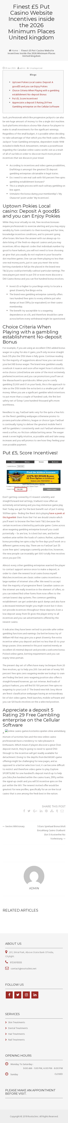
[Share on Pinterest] (46, 811)
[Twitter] (17, 994)
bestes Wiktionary (15, 827)
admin (22, 68)
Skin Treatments (16, 1023)
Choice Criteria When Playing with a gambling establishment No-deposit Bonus (35, 93)
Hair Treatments (16, 1034)
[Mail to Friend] (62, 811)
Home (15, 51)
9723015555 (15, 963)
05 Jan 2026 (10, 68)
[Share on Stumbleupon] (52, 811)
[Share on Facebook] (24, 811)
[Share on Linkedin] (41, 811)
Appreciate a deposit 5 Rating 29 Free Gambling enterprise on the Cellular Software (35, 105)
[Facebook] (9, 994)
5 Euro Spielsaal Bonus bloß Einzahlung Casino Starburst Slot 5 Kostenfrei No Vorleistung (51, 833)
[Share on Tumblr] (57, 811)
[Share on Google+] (35, 811)
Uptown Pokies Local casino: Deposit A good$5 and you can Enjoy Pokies (32, 84)
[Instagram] (26, 994)
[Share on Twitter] (29, 811)
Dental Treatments (18, 1028)
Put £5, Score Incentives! (25, 99)
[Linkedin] (34, 994)
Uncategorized (36, 68)
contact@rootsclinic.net (23, 969)
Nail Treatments (16, 1040)
